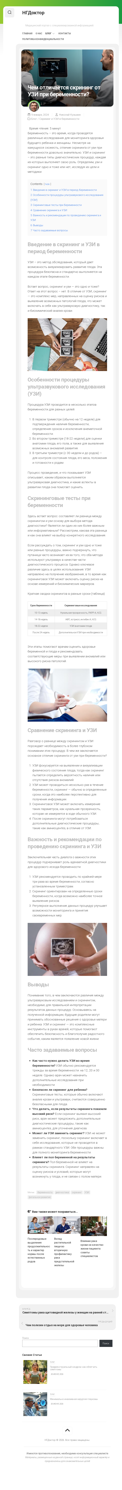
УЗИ (87, 1192)
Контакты (64, 33)
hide (47, 184)
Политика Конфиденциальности (43, 39)
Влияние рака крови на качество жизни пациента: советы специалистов (92, 1248)
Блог (48, 33)
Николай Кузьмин (70, 114)
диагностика (62, 1192)
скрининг (77, 1192)
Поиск (25, 1338)
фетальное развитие (40, 1197)
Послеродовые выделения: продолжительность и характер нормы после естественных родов (39, 1250)
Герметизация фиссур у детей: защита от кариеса (76, 1399)
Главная (27, 33)
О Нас (39, 33)
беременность (45, 1192)
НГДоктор (33, 12)
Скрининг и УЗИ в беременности (59, 118)
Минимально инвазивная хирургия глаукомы (74, 1367)
